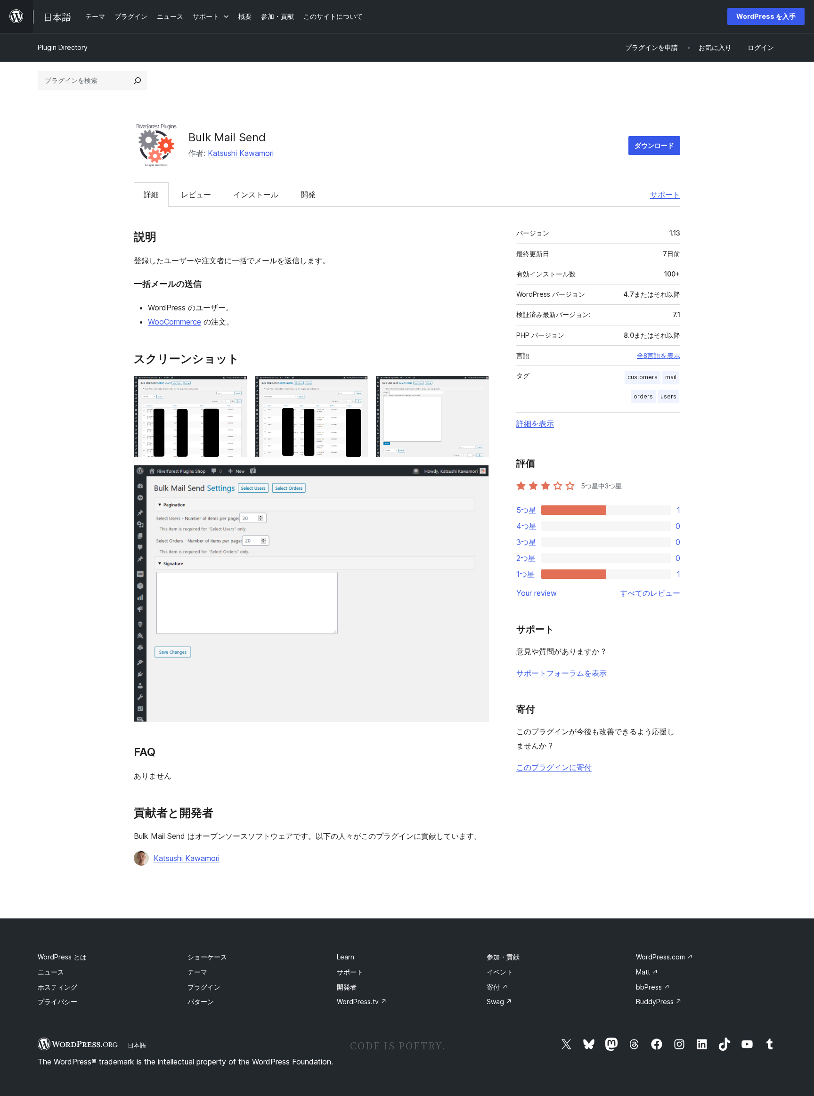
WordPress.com (664, 957)
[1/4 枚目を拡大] (234, 388)
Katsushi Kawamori (241, 153)
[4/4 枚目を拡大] (476, 477)
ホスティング (57, 987)
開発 (308, 194)
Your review (536, 593)
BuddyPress (659, 1002)
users (668, 396)
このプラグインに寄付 (554, 767)
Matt (647, 972)
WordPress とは (62, 957)
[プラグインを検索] (137, 80)
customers (642, 377)
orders (643, 396)
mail (670, 377)
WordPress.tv (362, 1002)
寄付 (497, 987)
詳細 (151, 194)
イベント (500, 972)
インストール (255, 194)
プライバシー (57, 1002)
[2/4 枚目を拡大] (355, 388)
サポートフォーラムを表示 (561, 673)
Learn (345, 957)
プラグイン (203, 987)
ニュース (51, 972)
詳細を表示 (535, 423)
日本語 (137, 1045)
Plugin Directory (63, 47)
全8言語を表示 (658, 355)
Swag (499, 1002)
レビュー (196, 194)
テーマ (197, 972)
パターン (200, 1002)
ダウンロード (654, 145)
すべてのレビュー (650, 593)
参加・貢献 (503, 957)
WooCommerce (174, 321)
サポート (665, 194)
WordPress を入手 (766, 16)
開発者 (347, 987)
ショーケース (207, 957)
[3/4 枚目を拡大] (476, 388)
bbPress (653, 987)
